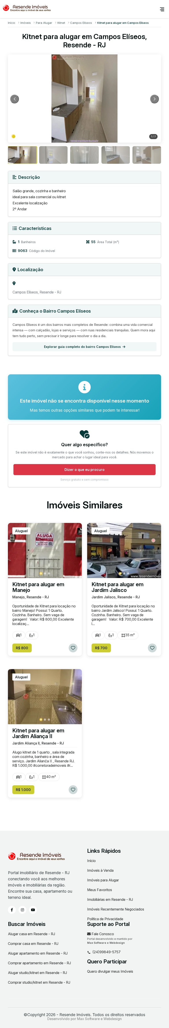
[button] (13, 136)
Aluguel (21, 531)
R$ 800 (22, 648)
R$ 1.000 (23, 789)
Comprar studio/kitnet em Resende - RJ (39, 982)
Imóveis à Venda (100, 870)
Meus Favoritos (99, 890)
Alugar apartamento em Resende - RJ (38, 953)
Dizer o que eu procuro (84, 469)
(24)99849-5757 (106, 952)
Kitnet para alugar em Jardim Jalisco (117, 587)
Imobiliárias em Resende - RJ (110, 899)
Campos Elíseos (81, 22)
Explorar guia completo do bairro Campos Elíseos (82, 347)
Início (11, 22)
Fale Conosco (102, 934)
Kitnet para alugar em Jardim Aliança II (38, 733)
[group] (22, 155)
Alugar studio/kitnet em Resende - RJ (37, 972)
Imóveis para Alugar (103, 880)
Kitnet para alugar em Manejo (38, 587)
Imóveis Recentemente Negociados (115, 909)
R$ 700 (101, 648)
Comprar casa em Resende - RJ (33, 943)
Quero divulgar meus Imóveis (110, 971)
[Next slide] (154, 99)
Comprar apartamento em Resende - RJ (39, 963)
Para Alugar (44, 22)
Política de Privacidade (105, 919)
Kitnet (61, 22)
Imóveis (25, 22)
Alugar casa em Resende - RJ (31, 934)
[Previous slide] (14, 99)
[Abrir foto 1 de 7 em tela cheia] (84, 98)
